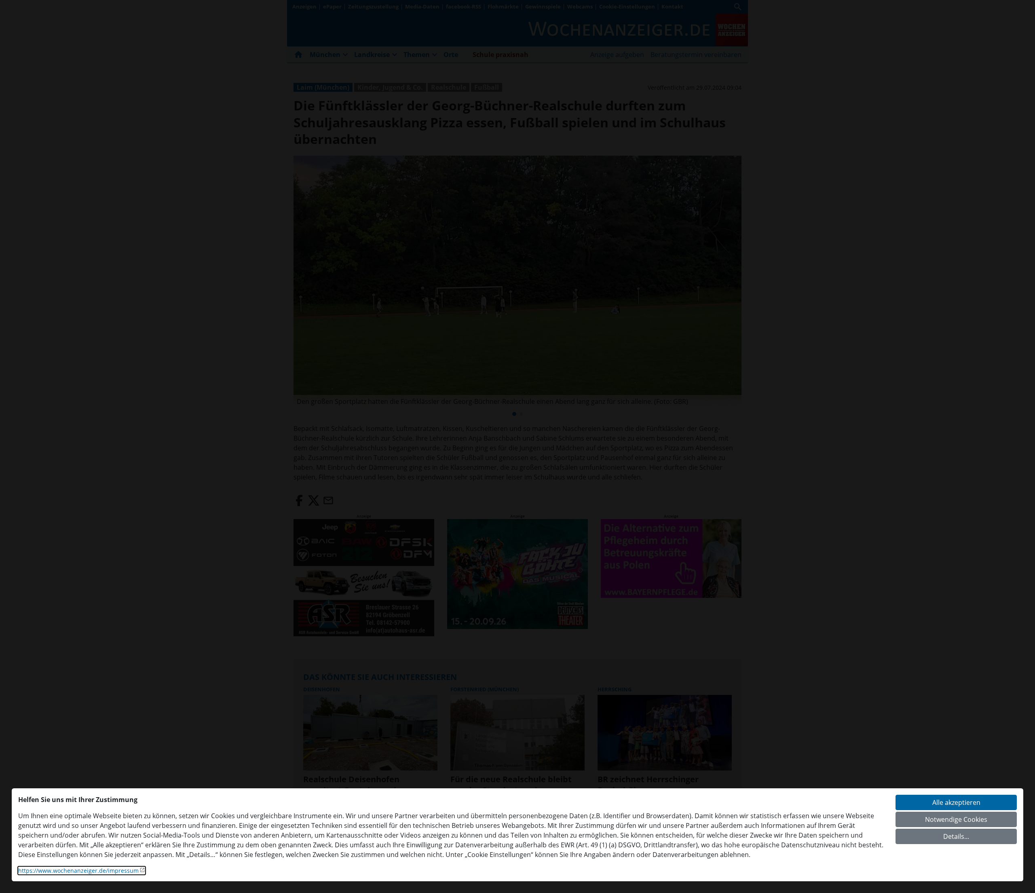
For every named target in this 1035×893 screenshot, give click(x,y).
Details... (956, 836)
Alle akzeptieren (956, 802)
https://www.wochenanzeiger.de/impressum (78, 870)
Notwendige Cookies (956, 819)
